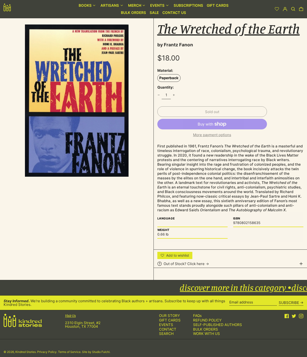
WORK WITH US (206, 333)
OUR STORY (169, 315)
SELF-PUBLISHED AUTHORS (217, 324)
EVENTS (166, 324)
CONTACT (167, 329)
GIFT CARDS (170, 320)
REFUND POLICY (207, 320)
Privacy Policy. (47, 352)
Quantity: (165, 87)
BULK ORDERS (205, 329)
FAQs (197, 315)
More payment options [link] (212, 135)
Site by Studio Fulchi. (96, 352)
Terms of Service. (70, 352)
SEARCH (166, 333)
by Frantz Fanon (175, 45)
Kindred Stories (25, 352)
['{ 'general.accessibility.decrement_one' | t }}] (158, 95)
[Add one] (174, 95)
